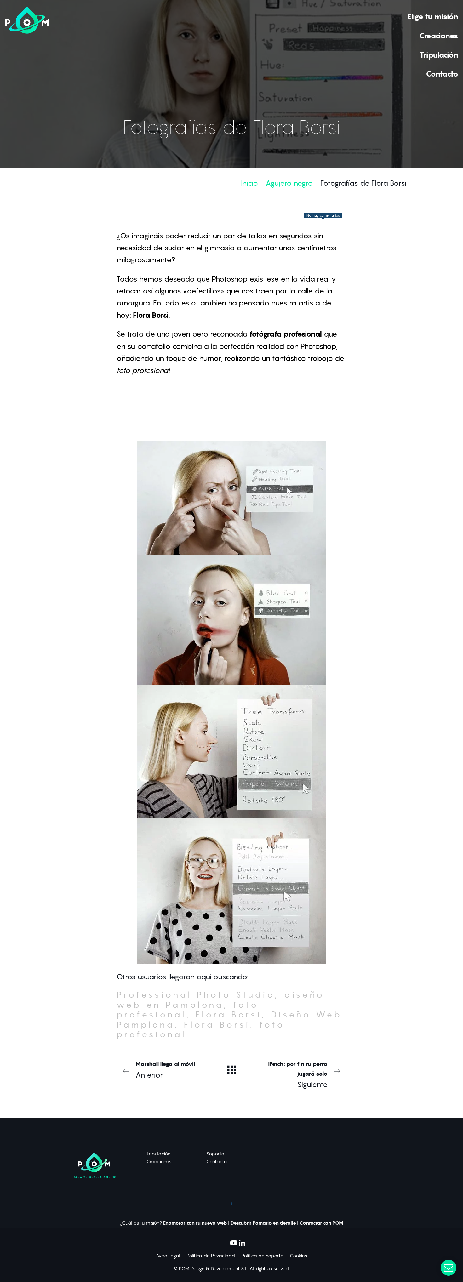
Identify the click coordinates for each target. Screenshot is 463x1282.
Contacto (216, 1162)
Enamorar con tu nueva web (195, 1223)
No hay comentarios (323, 215)
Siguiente (298, 1074)
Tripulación (158, 1154)
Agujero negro (289, 183)
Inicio (249, 183)
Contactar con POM (321, 1223)
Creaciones (158, 1162)
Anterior (165, 1070)
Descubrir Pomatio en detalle (263, 1223)
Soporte (215, 1154)
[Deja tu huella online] (27, 44)
